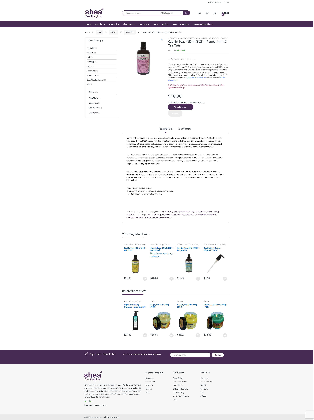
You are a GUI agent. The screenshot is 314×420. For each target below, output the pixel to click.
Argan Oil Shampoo (130, 301)
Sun (154, 24)
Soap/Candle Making (202, 24)
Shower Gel (129, 32)
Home (88, 24)
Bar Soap (143, 24)
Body (164, 24)
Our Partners (178, 385)
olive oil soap (192, 214)
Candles (153, 301)
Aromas (183, 24)
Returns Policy (178, 392)
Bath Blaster (95, 98)
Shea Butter (128, 24)
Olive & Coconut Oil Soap (210, 38)
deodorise (166, 214)
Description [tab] (165, 129)
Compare (193, 59)
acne (149, 214)
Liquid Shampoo (188, 38)
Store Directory (206, 381)
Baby (175, 24)
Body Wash (172, 38)
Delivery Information (181, 389)
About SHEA (177, 378)
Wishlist (203, 385)
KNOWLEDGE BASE (215, 2)
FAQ (227, 2)
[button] (161, 40)
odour (183, 214)
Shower (113, 32)
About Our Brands (180, 381)
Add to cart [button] (145, 279)
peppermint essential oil (207, 214)
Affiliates (203, 396)
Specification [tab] (184, 129)
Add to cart (182, 107)
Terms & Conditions (181, 396)
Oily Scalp (198, 38)
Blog (202, 392)
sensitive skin (149, 217)
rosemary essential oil (135, 217)
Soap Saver (94, 112)
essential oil (175, 214)
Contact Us (204, 378)
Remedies (99, 24)
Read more (171, 335)
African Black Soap (156, 245)
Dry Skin (179, 38)
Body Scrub (94, 103)
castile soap (156, 214)
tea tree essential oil (163, 217)
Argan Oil (113, 24)
